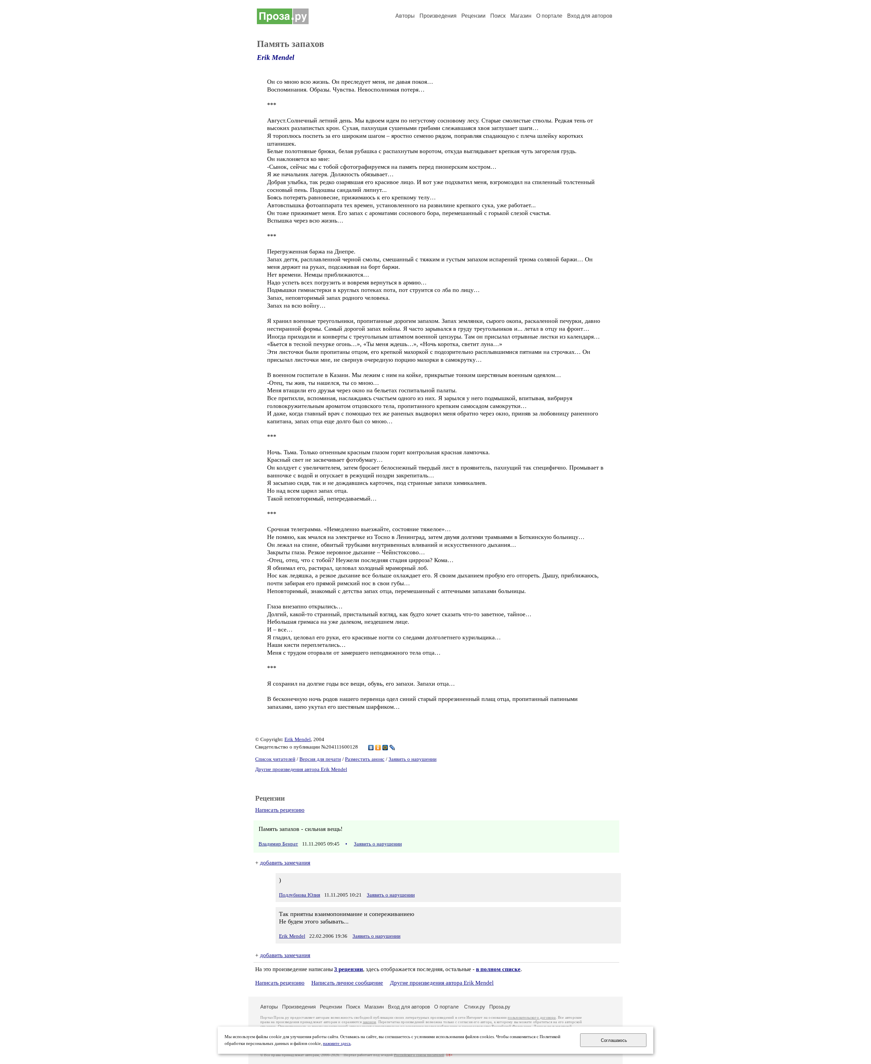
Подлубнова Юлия (299, 895)
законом (369, 1022)
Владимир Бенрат (278, 844)
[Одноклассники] (378, 747)
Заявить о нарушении (413, 759)
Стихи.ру (474, 1007)
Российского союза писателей (419, 1055)
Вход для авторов (589, 16)
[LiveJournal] (392, 747)
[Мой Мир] (385, 747)
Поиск (498, 16)
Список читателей (275, 759)
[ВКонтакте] (371, 747)
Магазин (520, 16)
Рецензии (473, 16)
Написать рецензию (280, 810)
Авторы (405, 16)
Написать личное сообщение (347, 983)
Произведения (438, 16)
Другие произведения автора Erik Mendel (301, 769)
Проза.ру (499, 1007)
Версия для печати (320, 759)
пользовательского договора (532, 1017)
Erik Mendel (275, 57)
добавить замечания (285, 863)
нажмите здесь (337, 1043)
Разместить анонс (364, 759)
